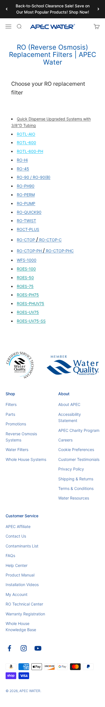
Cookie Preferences (76, 449)
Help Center (16, 565)
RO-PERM (26, 194)
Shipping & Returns (75, 478)
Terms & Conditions (76, 488)
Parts (10, 414)
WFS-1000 (26, 260)
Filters (11, 404)
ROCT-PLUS (28, 229)
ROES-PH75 (28, 294)
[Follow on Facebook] (9, 648)
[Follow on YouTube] (38, 648)
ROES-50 (25, 277)
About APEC (69, 404)
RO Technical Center (24, 604)
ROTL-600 (26, 142)
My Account (16, 594)
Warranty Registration (25, 613)
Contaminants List (22, 545)
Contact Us (16, 536)
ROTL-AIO (26, 134)
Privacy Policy (71, 469)
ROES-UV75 (28, 312)
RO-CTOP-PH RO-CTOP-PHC (45, 250)
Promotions (16, 423)
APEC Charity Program (78, 430)
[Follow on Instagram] (23, 648)
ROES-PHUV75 (30, 303)
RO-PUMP (26, 203)
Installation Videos (22, 584)
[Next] (98, 9)
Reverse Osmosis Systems (21, 436)
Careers (65, 440)
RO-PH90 (25, 186)
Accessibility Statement (69, 417)
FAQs (10, 555)
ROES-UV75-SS (31, 321)
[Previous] (7, 9)
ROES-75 (25, 286)
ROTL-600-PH (30, 151)
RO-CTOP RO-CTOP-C (39, 239)
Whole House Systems (26, 459)
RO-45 (23, 168)
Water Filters (17, 449)
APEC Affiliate (18, 526)
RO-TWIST (26, 220)
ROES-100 (26, 268)
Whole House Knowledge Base (21, 626)
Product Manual (20, 575)
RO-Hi (22, 160)
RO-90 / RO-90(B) (33, 177)
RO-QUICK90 (29, 212)
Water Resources (73, 498)
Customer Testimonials (78, 459)
